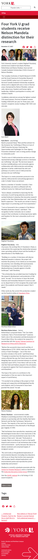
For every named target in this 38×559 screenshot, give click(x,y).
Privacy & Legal (5, 551)
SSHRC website (12, 475)
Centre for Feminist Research (11, 469)
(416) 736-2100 (5, 545)
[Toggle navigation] (3, 17)
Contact (3, 543)
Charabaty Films (23, 293)
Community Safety (6, 550)
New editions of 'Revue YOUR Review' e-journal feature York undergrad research (27, 516)
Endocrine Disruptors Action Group (15, 472)
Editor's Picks (6, 485)
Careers (3, 555)
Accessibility (4, 553)
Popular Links (15, 8)
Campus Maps (5, 546)
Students (5, 498)
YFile (3, 13)
